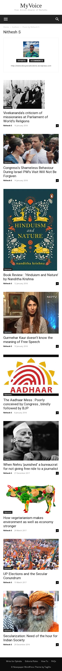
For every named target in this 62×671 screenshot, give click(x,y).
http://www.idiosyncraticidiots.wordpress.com (31, 66)
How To (44, 661)
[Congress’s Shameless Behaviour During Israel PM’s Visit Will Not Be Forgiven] (31, 149)
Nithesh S (7, 125)
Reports (7, 459)
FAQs (53, 661)
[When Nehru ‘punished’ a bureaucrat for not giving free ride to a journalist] (31, 441)
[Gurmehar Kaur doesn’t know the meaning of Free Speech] (31, 312)
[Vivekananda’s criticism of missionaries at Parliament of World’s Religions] (31, 94)
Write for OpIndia (14, 661)
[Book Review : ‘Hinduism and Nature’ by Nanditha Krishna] (31, 230)
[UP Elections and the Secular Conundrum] (31, 554)
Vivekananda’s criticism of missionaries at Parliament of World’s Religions (25, 117)
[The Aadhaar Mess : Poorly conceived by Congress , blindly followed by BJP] (31, 375)
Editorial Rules (31, 661)
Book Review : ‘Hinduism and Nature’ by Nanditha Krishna (30, 277)
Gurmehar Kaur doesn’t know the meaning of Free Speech (28, 340)
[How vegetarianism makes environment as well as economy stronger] (31, 498)
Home (6, 27)
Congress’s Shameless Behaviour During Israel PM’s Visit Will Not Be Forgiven (30, 172)
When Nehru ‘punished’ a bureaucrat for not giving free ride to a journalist (30, 467)
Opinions (7, 107)
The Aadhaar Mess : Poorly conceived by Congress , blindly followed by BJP (26, 404)
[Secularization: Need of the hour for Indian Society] (31, 611)
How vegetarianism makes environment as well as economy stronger (28, 522)
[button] (5, 19)
